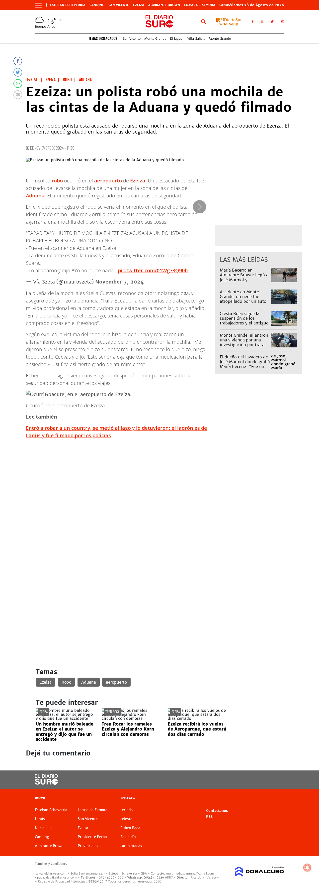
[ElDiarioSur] (46, 783)
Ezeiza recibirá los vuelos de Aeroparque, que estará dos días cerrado (197, 729)
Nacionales (44, 828)
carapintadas (131, 846)
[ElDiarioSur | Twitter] (272, 22)
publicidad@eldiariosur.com (57, 877)
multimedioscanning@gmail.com (190, 873)
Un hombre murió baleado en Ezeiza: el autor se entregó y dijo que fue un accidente (64, 731)
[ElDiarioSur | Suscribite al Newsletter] (282, 22)
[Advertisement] (164, 478)
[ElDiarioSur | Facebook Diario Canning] (252, 22)
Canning (96, 4)
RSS (209, 816)
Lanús (40, 819)
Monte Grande (155, 38)
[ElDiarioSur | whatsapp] (230, 23)
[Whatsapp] (17, 83)
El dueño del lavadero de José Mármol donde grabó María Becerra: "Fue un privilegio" (245, 364)
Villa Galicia (196, 38)
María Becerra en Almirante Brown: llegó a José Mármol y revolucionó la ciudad (244, 277)
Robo (66, 682)
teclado (126, 810)
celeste (126, 819)
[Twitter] (17, 72)
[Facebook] (17, 61)
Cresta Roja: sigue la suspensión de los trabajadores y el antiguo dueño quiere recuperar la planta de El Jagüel (245, 323)
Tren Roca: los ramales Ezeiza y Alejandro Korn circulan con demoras (128, 729)
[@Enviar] (17, 94)
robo (57, 180)
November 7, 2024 (119, 282)
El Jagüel (176, 38)
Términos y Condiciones (51, 864)
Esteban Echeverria (67, 4)
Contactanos (217, 810)
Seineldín (128, 837)
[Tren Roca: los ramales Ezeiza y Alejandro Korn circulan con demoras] (131, 718)
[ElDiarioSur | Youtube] (257, 780)
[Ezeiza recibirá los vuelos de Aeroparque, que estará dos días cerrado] (197, 718)
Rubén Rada (130, 828)
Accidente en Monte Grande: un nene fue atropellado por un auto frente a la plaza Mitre (243, 299)
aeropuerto (108, 180)
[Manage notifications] (307, 868)
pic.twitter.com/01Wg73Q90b (153, 270)
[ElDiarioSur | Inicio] (278, 798)
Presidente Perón (92, 837)
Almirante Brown (164, 4)
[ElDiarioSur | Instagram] (262, 22)
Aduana (35, 195)
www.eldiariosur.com (51, 873)
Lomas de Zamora (199, 4)
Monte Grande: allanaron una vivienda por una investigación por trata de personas (244, 342)
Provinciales (88, 846)
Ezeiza (138, 4)
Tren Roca (112, 711)
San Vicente (118, 4)
